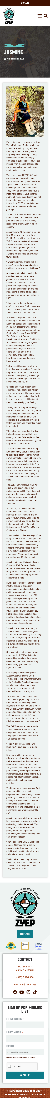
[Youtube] (22, 992)
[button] (39, 15)
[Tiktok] (35, 992)
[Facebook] (15, 992)
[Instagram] (28, 992)
